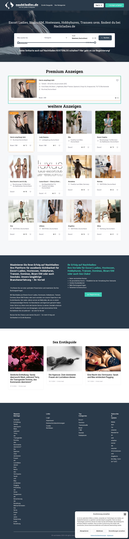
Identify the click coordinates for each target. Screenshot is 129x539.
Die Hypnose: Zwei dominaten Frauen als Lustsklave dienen (62, 376)
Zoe (11, 226)
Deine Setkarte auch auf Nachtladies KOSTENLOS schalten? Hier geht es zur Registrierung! (64, 50)
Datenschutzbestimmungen (98, 535)
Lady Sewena (43, 137)
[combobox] (56, 38)
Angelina (71, 226)
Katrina (99, 181)
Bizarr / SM (42, 98)
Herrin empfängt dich (46, 80)
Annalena (71, 181)
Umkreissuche (22, 43)
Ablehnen (99, 531)
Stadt (73, 36)
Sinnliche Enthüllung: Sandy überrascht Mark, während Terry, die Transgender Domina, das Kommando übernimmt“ (24, 378)
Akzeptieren (84, 531)
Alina (99, 226)
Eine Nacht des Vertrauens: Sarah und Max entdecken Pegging (102, 376)
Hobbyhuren (83, 435)
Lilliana (41, 226)
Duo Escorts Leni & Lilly (18, 181)
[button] (125, 514)
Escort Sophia (102, 137)
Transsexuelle (83, 425)
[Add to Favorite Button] (117, 80)
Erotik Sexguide (47, 5)
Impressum (110, 535)
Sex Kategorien (60, 5)
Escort (70, 147)
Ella (69, 137)
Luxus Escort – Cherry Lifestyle (50, 181)
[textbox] (48, 38)
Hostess (81, 422)
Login (48, 418)
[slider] (18, 43)
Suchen (106, 38)
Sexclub (81, 433)
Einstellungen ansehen (117, 531)
